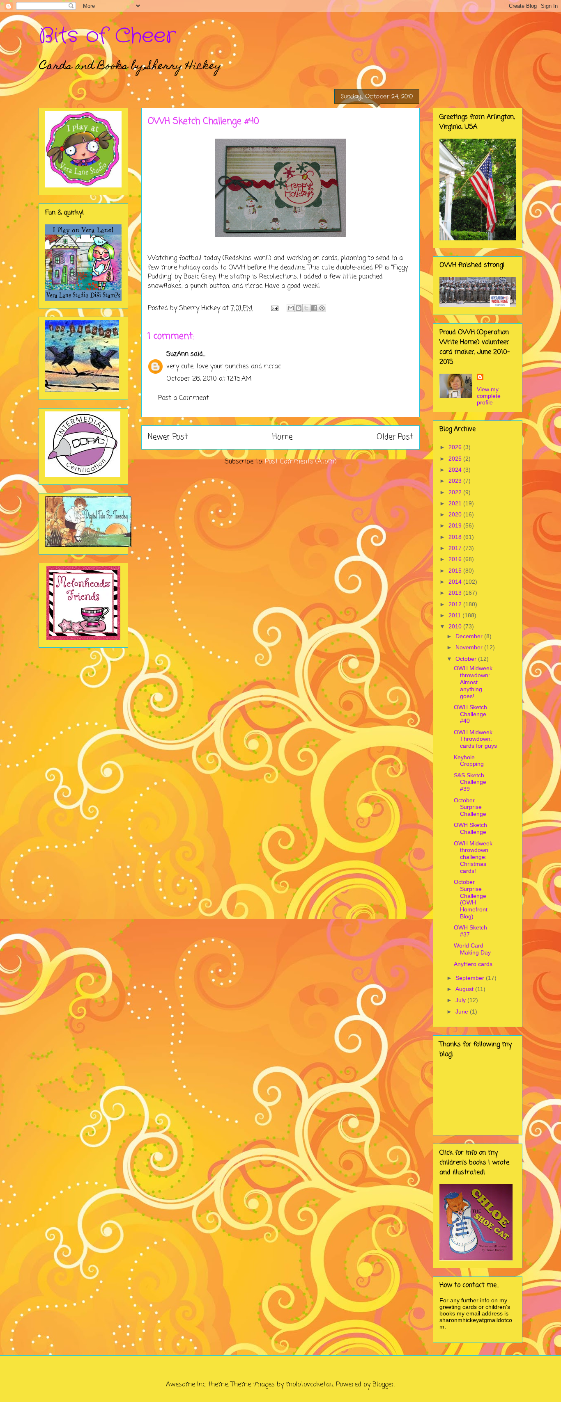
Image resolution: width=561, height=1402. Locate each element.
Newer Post (168, 437)
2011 (455, 615)
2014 (455, 581)
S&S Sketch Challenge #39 (470, 782)
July (461, 1000)
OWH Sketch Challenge (470, 828)
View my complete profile (489, 396)
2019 (455, 525)
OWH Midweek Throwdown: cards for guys (475, 739)
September (470, 978)
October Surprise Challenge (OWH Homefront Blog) (470, 899)
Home (282, 437)
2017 (455, 548)
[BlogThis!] (298, 308)
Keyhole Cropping (469, 760)
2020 (455, 514)
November (469, 647)
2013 (455, 592)
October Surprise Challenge (470, 807)
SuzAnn (177, 354)
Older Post (395, 437)
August (465, 989)
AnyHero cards (473, 964)
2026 (455, 447)
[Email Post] (274, 308)
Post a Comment (183, 398)
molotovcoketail (309, 1385)
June (462, 1011)
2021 (455, 503)
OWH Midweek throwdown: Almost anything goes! (473, 682)
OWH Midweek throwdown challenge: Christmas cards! (473, 857)
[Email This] (291, 308)
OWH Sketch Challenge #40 (470, 714)
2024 (455, 469)
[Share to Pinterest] (322, 308)
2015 (455, 570)
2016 (455, 559)
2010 (455, 626)
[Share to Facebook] (314, 308)
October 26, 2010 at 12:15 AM (209, 379)
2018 (455, 537)
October (466, 658)
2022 (455, 492)
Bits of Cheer (107, 36)
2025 (455, 458)
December (469, 636)
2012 (455, 604)
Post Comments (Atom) (301, 462)
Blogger (383, 1385)
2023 (455, 480)
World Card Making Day (472, 949)
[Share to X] (306, 308)
